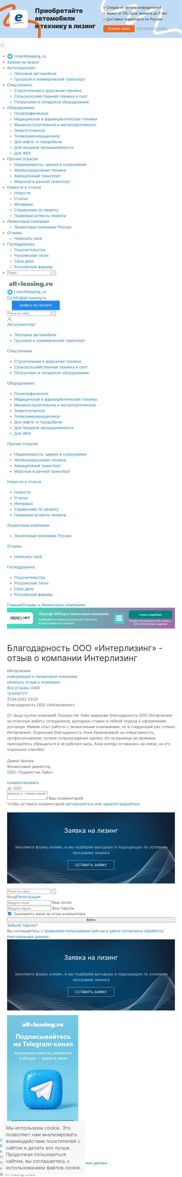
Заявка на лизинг (23, 62)
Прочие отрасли (22, 158)
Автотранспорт (21, 67)
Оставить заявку (91, 865)
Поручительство (30, 249)
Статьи (21, 198)
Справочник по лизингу (36, 210)
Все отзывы (18, 687)
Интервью (23, 204)
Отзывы (14, 232)
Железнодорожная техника (40, 170)
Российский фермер (33, 266)
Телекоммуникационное (37, 136)
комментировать (23, 782)
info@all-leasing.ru (29, 297)
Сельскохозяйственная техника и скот (51, 96)
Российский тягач (31, 255)
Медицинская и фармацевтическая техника (55, 119)
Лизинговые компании (28, 221)
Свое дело (24, 261)
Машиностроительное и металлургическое (55, 124)
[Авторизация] (9, 319)
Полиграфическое (31, 113)
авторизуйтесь (80, 803)
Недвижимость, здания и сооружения (50, 164)
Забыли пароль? (22, 925)
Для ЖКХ (22, 153)
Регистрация (28, 896)
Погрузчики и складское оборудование (51, 102)
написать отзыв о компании (33, 682)
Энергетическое (29, 130)
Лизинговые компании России (42, 227)
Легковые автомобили (35, 73)
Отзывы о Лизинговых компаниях (54, 604)
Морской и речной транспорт (42, 181)
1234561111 (17, 693)
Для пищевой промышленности (44, 147)
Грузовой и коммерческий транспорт (49, 79)
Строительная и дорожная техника (47, 90)
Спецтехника (19, 84)
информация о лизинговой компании (42, 676)
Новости (22, 192)
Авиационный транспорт (37, 175)
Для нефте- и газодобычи (38, 141)
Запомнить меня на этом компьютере (49, 913)
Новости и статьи (24, 187)
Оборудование (20, 107)
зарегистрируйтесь (121, 803)
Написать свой (28, 238)
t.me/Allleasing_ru (29, 56)
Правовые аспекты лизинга (40, 215)
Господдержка (21, 244)
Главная (14, 604)
